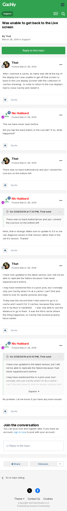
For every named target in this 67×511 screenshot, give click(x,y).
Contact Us (34, 498)
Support (26, 39)
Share (16, 464)
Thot (8, 36)
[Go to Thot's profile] (6, 64)
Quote (14, 99)
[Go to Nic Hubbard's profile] (6, 115)
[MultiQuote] (5, 99)
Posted (24, 66)
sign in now (20, 432)
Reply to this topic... (20, 445)
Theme (18, 498)
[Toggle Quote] (7, 211)
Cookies (48, 498)
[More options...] (60, 65)
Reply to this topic (33, 50)
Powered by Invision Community (33, 506)
